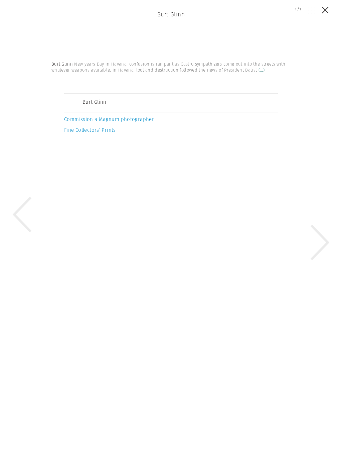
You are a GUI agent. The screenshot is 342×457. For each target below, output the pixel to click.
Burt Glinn (171, 14)
